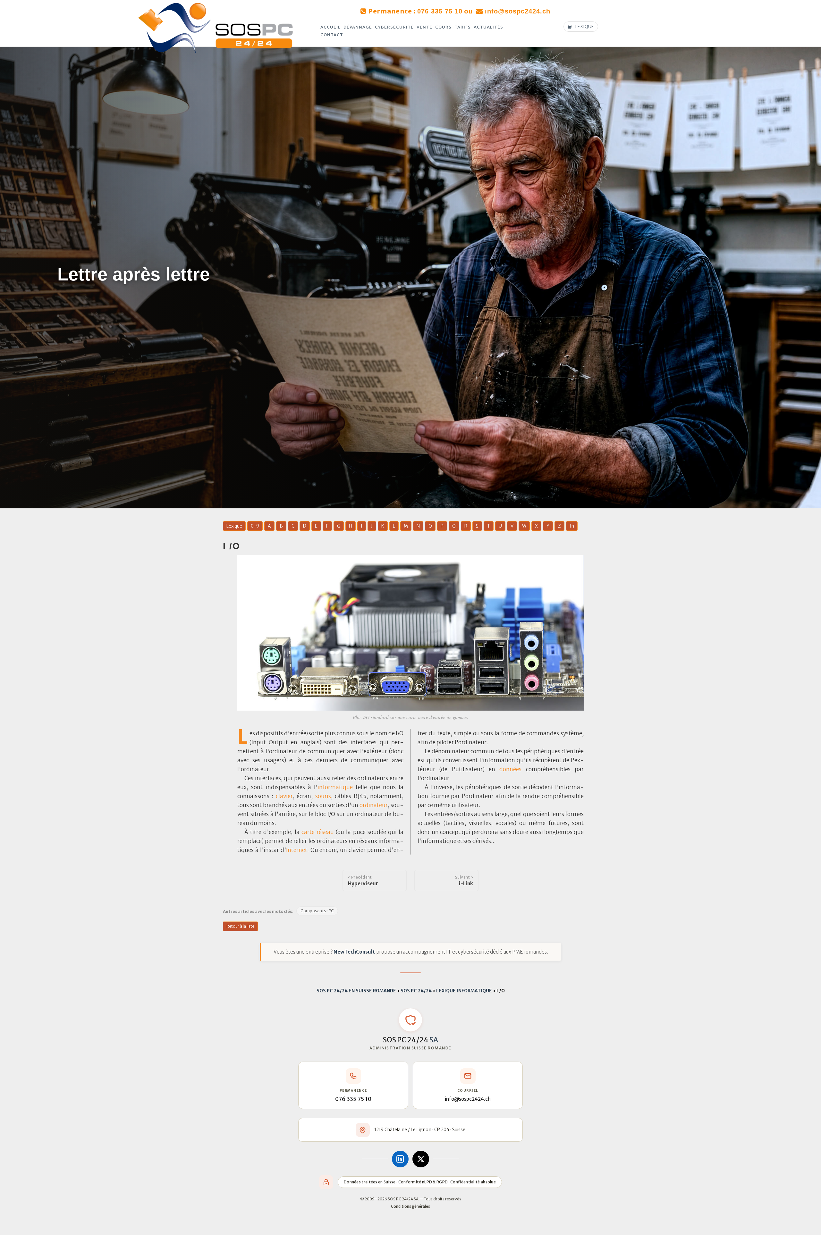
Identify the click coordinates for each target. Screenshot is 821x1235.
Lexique (234, 526)
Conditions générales (410, 1206)
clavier (284, 796)
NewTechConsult (354, 952)
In (572, 526)
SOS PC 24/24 (416, 991)
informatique (335, 787)
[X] (420, 1159)
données (510, 769)
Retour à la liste (240, 926)
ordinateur (374, 805)
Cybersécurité (394, 27)
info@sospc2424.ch (517, 11)
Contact (331, 35)
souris (323, 796)
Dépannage (357, 27)
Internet (296, 850)
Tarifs (462, 27)
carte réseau (317, 832)
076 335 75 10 (439, 11)
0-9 (255, 526)
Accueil (330, 27)
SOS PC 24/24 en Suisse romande (356, 991)
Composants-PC (317, 911)
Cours (443, 27)
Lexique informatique (464, 991)
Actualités (488, 27)
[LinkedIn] (400, 1159)
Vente (424, 27)
